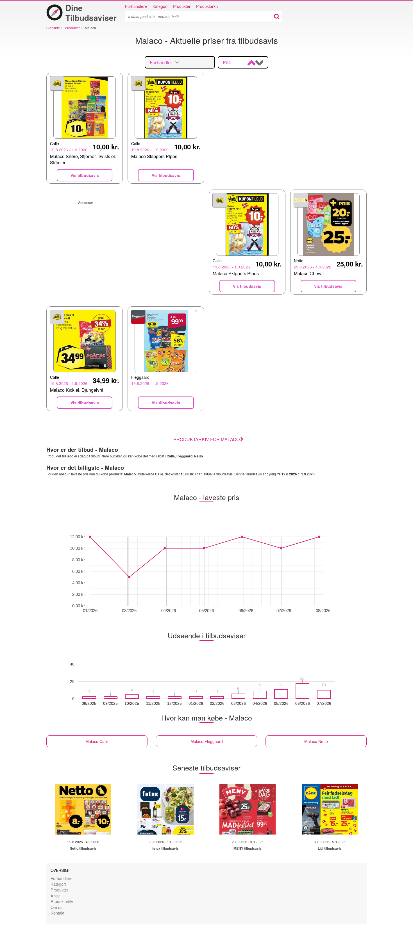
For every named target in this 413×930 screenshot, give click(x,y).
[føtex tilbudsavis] (165, 809)
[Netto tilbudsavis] (83, 809)
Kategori (160, 6)
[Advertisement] (125, 244)
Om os (56, 907)
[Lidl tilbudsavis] (330, 809)
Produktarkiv (207, 6)
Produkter (181, 6)
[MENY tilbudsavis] (247, 809)
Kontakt (57, 913)
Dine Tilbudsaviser (91, 12)
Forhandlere (136, 6)
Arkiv (55, 896)
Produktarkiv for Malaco (206, 439)
